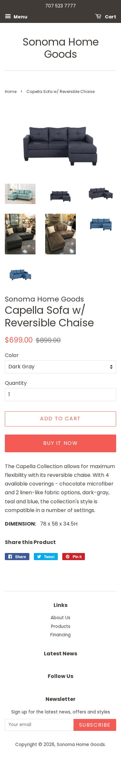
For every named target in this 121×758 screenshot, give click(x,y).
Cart (110, 16)
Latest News (60, 653)
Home (10, 91)
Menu (20, 16)
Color (12, 355)
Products (60, 626)
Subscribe (95, 725)
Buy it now (60, 443)
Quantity (16, 383)
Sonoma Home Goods (61, 48)
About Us (60, 618)
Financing (60, 635)
